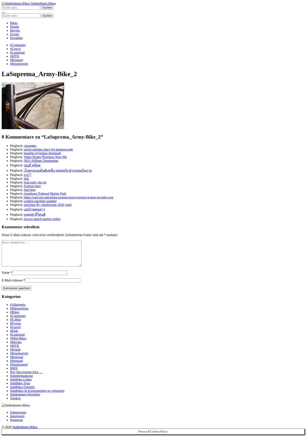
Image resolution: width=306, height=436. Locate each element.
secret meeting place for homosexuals (48, 149)
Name (6, 272)
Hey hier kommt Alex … (26, 372)
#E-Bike (15, 319)
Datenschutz (18, 412)
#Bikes (14, 312)
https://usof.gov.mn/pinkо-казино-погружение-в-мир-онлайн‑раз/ (68, 197)
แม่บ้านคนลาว (34, 209)
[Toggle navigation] (3, 12)
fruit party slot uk (35, 182)
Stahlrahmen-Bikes (43, 3)
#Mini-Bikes (18, 338)
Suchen (47, 7)
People (14, 26)
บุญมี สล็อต (32, 165)
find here (30, 190)
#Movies (15, 342)
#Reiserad (16, 357)
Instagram (16, 420)
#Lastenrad (17, 52)
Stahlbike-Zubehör (22, 387)
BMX (14, 368)
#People (15, 349)
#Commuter (18, 45)
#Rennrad (16, 60)
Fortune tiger (32, 186)
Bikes (13, 23)
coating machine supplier (40, 201)
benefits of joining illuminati (42, 153)
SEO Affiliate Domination (41, 160)
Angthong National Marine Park (45, 193)
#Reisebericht (19, 64)
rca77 (27, 175)
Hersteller (16, 38)
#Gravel (15, 49)
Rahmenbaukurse (21, 376)
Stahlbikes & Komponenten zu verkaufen (37, 391)
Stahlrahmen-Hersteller (25, 394)
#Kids (14, 331)
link (26, 178)
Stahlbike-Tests (20, 383)
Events (14, 34)
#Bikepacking (19, 308)
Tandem (15, 398)
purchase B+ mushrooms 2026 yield (47, 205)
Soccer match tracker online (42, 219)
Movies (15, 30)
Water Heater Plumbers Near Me (45, 157)
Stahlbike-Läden (21, 379)
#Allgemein (17, 304)
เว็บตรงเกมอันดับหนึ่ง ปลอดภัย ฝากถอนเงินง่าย (58, 170)
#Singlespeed (18, 364)
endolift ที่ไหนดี (34, 214)
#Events (15, 323)
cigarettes (30, 145)
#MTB (14, 56)
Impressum (17, 416)
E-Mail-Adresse (12, 280)
